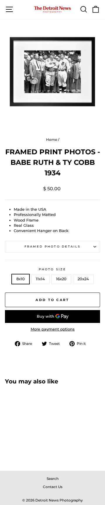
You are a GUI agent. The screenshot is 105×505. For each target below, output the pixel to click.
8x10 (20, 279)
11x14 (40, 279)
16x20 (61, 279)
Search (53, 478)
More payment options (53, 329)
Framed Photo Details (52, 246)
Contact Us (52, 487)
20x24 (83, 279)
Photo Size (52, 269)
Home (51, 139)
